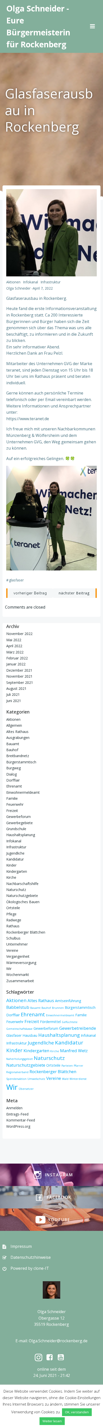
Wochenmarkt (17, 974)
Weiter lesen (52, 1421)
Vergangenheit (18, 956)
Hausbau (29, 1035)
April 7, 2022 (43, 288)
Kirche (11, 877)
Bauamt (12, 743)
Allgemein (14, 725)
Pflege (11, 914)
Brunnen (58, 1008)
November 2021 (19, 676)
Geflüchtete (70, 1022)
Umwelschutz (36, 1079)
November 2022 (19, 633)
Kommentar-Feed (20, 1120)
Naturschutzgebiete (22, 895)
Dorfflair (13, 780)
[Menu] (92, 26)
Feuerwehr (15, 804)
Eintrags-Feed (17, 1114)
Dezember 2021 (19, 670)
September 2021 (19, 682)
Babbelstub (17, 1007)
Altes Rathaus (17, 731)
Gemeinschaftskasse (19, 1029)
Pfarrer (78, 1065)
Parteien (67, 1065)
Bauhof (12, 749)
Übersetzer (26, 1089)
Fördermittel (50, 1021)
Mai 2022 (13, 639)
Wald (65, 1079)
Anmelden (14, 1108)
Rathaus (13, 926)
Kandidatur (15, 859)
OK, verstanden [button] (77, 1412)
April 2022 (14, 645)
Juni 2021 (13, 700)
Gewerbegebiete (19, 822)
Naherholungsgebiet (19, 1059)
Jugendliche (15, 853)
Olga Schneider (18, 288)
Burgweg (13, 768)
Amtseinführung (68, 1000)
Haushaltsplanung (20, 834)
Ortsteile (13, 907)
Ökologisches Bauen (23, 901)
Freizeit (12, 810)
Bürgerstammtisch (21, 762)
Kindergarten (16, 871)
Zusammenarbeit (20, 980)
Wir (9, 968)
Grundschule (16, 828)
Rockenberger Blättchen (25, 932)
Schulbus (13, 938)
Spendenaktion (16, 1079)
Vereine (12, 950)
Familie (12, 798)
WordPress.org (18, 1126)
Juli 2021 (13, 694)
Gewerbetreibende (77, 1028)
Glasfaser (16, 580)
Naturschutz (16, 889)
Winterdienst (78, 1079)
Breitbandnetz (17, 755)
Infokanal (30, 282)
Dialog (11, 774)
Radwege (13, 920)
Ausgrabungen (18, 737)
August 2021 (16, 688)
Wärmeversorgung (21, 962)
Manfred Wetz (74, 1050)
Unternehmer (17, 944)
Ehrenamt (14, 786)
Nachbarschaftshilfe (22, 883)
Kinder (11, 865)
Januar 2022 (16, 664)
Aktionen (13, 282)
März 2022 (15, 652)
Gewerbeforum (18, 816)
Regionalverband (17, 1072)
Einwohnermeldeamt (23, 792)
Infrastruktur (50, 282)
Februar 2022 (17, 658)
